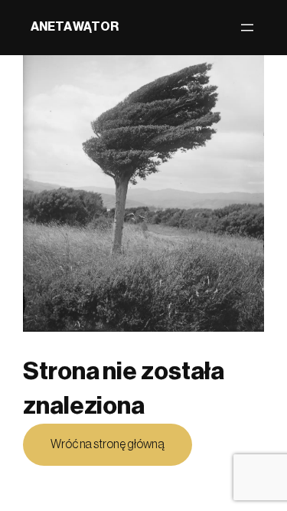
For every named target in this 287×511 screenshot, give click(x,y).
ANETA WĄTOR (75, 27)
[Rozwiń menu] (247, 27)
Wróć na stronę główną (108, 444)
